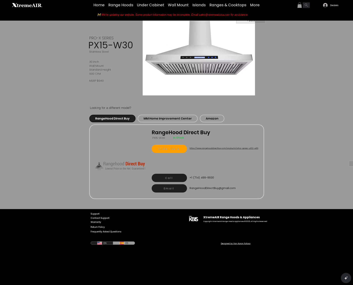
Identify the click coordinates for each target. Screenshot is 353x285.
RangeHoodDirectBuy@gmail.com (213, 188)
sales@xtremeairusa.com (214, 14)
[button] (299, 5)
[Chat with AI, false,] (346, 278)
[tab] (112, 118)
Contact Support (100, 218)
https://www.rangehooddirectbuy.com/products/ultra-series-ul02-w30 (224, 148)
